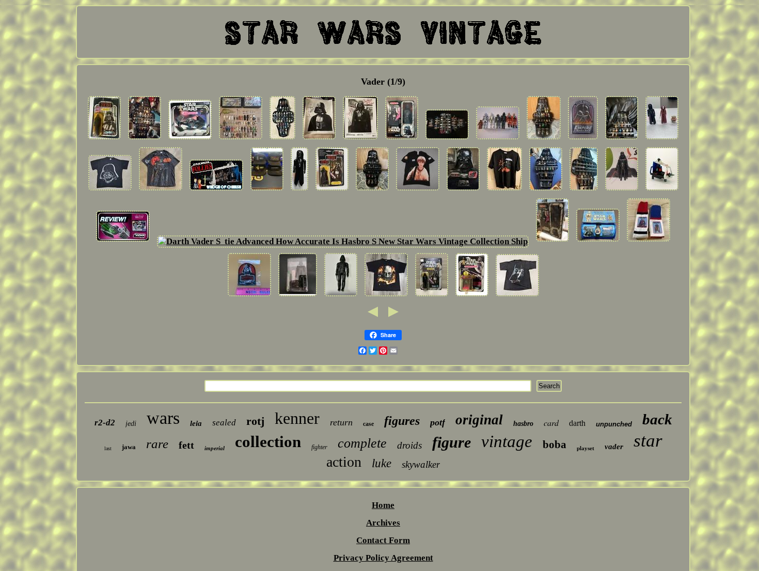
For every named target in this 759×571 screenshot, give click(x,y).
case (368, 423)
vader (614, 446)
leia (196, 423)
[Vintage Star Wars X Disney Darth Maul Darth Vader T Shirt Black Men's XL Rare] (504, 190)
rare (157, 444)
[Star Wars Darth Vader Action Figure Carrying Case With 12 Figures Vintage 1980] (583, 190)
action (343, 462)
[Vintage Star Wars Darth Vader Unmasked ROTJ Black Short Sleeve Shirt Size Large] (386, 296)
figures (402, 420)
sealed (224, 422)
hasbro (523, 423)
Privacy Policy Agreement (383, 558)
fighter (319, 447)
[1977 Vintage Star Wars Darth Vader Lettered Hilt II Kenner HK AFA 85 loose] (298, 296)
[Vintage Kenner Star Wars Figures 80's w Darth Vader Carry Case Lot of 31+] (447, 139)
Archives (383, 523)
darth (577, 423)
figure (451, 442)
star (648, 441)
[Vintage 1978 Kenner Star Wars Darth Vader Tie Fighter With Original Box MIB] (190, 139)
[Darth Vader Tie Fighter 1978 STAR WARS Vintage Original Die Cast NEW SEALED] (472, 296)
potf (437, 422)
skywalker (421, 464)
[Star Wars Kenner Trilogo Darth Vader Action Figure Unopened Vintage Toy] (332, 190)
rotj (255, 421)
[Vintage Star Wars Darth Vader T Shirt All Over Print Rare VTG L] (160, 190)
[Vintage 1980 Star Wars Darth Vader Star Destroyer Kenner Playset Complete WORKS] (662, 190)
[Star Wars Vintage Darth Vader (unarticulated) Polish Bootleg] (341, 296)
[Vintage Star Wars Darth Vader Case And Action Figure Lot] (543, 139)
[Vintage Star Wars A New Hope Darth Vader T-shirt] (517, 296)
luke (381, 463)
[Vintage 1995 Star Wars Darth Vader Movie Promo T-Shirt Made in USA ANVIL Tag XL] (110, 190)
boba (554, 444)
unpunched (614, 424)
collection (268, 442)
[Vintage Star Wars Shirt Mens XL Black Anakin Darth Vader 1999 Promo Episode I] (417, 190)
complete (362, 443)
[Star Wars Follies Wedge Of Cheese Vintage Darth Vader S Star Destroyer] (216, 190)
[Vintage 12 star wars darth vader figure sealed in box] (552, 241)
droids (409, 445)
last (108, 448)
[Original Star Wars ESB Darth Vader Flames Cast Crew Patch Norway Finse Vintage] (582, 139)
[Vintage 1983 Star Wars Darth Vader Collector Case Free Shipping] (463, 190)
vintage (506, 441)
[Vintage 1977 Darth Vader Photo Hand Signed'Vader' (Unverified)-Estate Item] (319, 139)
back (657, 419)
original (479, 419)
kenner (297, 418)
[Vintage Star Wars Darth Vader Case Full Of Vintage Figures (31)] (144, 139)
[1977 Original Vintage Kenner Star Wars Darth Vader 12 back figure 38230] (432, 296)
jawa (129, 447)
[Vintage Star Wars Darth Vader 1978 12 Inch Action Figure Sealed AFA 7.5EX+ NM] (402, 139)
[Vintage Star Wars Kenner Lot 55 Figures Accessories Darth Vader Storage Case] (240, 139)
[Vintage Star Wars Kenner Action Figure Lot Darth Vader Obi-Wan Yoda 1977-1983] (662, 139)
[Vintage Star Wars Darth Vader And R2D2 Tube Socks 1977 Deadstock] (648, 241)
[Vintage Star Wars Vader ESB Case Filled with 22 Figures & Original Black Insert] (546, 190)
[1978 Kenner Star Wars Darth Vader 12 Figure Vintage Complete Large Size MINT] (622, 190)
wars (163, 417)
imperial (214, 448)
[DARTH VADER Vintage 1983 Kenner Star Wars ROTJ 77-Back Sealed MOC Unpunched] (104, 139)
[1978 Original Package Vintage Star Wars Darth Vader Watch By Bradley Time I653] (598, 241)
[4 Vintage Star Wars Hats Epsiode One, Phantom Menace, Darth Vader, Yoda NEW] (267, 190)
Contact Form (383, 540)
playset (585, 448)
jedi (130, 423)
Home (383, 505)
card (551, 422)
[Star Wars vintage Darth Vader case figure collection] (372, 190)
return (341, 422)
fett (186, 445)
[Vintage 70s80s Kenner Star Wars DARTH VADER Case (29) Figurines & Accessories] (622, 139)
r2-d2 (104, 422)
